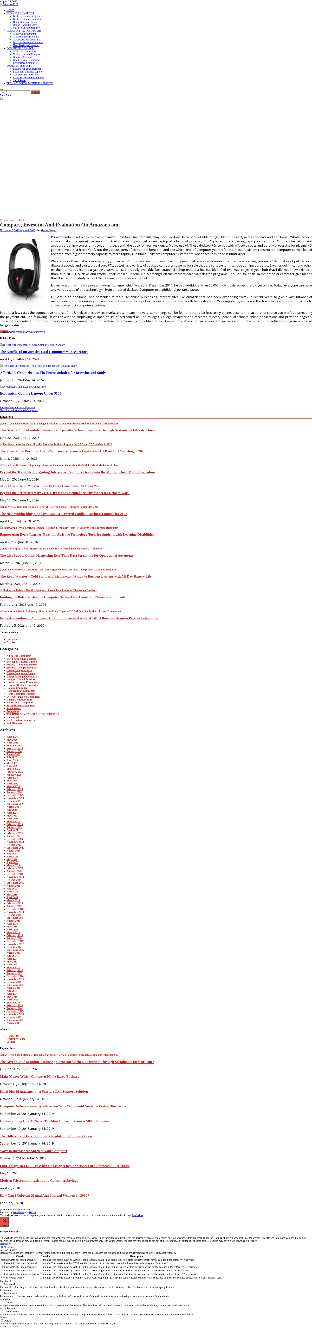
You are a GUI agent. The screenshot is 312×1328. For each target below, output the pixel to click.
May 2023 (11, 815)
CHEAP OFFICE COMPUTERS (23, 30)
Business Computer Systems (27, 16)
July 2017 (11, 955)
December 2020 (15, 839)
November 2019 (15, 877)
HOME (10, 10)
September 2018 (15, 917)
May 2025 (11, 763)
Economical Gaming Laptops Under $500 (30, 393)
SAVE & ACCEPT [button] (10, 1326)
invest (42, 331)
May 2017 (11, 961)
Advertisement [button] (7, 1308)
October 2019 (13, 879)
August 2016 (13, 988)
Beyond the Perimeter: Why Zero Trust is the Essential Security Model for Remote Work (65, 493)
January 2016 (14, 1008)
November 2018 (15, 912)
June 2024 (12, 777)
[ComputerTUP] (113, 217)
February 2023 (14, 824)
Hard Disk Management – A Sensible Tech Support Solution (44, 1091)
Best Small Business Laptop (27, 71)
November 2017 (15, 944)
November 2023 (15, 798)
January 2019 (14, 906)
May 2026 (11, 739)
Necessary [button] (5, 1243)
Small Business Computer (26, 27)
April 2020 (12, 862)
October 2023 (13, 801)
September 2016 (15, 985)
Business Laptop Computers (27, 19)
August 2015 (13, 1023)
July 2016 (11, 990)
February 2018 (14, 935)
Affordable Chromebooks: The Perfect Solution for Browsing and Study (53, 372)
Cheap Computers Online (26, 36)
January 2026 (14, 751)
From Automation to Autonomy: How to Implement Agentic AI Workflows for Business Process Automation (79, 618)
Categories (12, 639)
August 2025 (13, 754)
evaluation (34, 331)
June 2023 (12, 812)
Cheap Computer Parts (24, 33)
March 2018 (13, 932)
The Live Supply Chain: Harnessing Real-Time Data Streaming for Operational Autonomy (67, 555)
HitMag (33, 1212)
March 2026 (13, 745)
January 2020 (14, 871)
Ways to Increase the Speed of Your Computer (33, 1151)
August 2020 (13, 850)
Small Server (19, 80)
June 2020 (12, 856)
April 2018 (12, 929)
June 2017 (12, 958)
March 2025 (13, 769)
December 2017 (15, 941)
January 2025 (14, 774)
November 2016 (15, 979)
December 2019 (15, 874)
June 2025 (12, 760)
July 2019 (11, 888)
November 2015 (15, 1014)
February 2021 (14, 833)
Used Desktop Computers (26, 45)
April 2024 (12, 783)
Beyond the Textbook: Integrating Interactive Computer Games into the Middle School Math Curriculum (77, 472)
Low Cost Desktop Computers (28, 77)
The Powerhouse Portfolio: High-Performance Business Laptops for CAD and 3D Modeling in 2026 (72, 451)
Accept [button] (127, 1215)
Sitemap (10, 1041)
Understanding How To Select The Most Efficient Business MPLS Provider (54, 1121)
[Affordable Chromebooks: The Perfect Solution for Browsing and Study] (38, 365)
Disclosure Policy (15, 1038)
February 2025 (14, 771)
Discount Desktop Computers (28, 42)
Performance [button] (6, 1290)
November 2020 (15, 842)
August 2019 (13, 885)
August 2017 (13, 952)
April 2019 (12, 897)
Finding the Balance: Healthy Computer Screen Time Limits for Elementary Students (62, 597)
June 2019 (12, 891)
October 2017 (13, 947)
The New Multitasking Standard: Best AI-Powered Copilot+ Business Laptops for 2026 (63, 514)
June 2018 (12, 923)
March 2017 (13, 967)
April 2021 (12, 830)
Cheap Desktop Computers (27, 39)
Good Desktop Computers (26, 60)
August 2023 (13, 806)
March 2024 (13, 786)
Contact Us (12, 1036)
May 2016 (11, 996)
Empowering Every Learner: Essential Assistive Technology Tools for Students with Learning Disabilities (77, 534)
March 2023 (13, 821)
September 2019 (15, 882)
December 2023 (15, 795)
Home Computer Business (26, 22)
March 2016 (13, 1002)
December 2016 (15, 976)
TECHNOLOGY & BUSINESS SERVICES (29, 83)
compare (24, 331)
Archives (11, 642)
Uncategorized (14, 717)
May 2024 (11, 780)
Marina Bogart (48, 230)
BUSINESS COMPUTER (20, 13)
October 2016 (13, 982)
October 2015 (13, 1017)
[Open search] (1, 89)
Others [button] (3, 1317)
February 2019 (14, 903)
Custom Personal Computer (27, 54)
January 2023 (14, 827)
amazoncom (14, 331)
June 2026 (12, 736)
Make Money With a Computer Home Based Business (39, 1076)
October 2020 (13, 844)
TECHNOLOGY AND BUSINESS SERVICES (32, 714)
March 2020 (13, 865)
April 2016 (12, 999)
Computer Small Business (26, 74)
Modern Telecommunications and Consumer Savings (39, 1180)
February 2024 (14, 789)
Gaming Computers (23, 57)
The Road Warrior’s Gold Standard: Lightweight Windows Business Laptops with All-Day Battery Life (75, 576)
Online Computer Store (25, 25)
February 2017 (14, 970)
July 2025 (11, 757)
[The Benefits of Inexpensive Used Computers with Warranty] (32, 344)
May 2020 (11, 859)
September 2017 (15, 950)
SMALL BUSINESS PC (19, 65)
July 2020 (11, 853)
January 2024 (14, 792)
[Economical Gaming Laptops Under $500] (23, 386)
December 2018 (15, 909)
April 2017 (12, 964)
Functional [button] (5, 1281)
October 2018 (13, 915)
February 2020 (14, 868)
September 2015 (15, 1020)
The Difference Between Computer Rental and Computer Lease (46, 1136)
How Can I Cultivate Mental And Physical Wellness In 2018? (44, 1195)
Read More (137, 1215)
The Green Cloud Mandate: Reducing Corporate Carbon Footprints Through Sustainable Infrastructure (77, 430)
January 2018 (14, 938)
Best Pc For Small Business (27, 68)
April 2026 (12, 742)
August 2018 (13, 920)
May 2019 (11, 894)
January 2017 (14, 973)
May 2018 (11, 926)
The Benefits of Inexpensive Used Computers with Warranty (44, 351)
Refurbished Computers (25, 62)
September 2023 (15, 804)
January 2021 (14, 836)
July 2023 (11, 809)
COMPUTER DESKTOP (20, 48)
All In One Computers (24, 51)
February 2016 (14, 1005)
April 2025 (12, 766)
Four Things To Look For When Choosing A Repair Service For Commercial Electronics (65, 1166)
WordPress (18, 1212)
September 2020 (15, 847)
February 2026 (14, 748)
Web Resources (14, 723)
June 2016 (12, 993)
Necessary (9, 1247)
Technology (12, 711)
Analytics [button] (5, 1299)
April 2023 (12, 818)
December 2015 (15, 1011)
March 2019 (13, 900)
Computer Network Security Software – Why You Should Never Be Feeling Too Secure (63, 1106)
